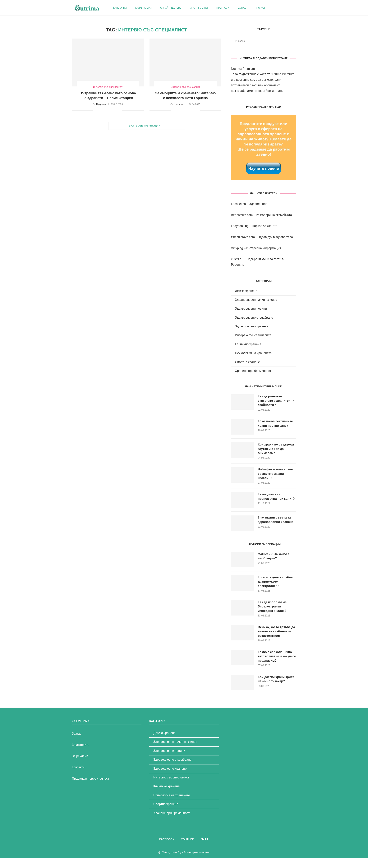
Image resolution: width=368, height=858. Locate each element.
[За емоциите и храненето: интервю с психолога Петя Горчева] (185, 62)
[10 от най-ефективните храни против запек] (242, 427)
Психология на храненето (253, 353)
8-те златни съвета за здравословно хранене (275, 519)
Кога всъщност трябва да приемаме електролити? (275, 582)
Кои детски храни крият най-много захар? (276, 679)
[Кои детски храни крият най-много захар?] (242, 682)
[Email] (288, 8)
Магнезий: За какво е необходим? (274, 556)
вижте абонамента (244, 90)
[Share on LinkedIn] (111, 110)
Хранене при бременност (253, 370)
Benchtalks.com (242, 215)
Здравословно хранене (251, 326)
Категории (120, 8)
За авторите (80, 744)
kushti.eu (237, 259)
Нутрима (101, 104)
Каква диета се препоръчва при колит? (276, 496)
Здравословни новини (251, 308)
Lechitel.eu (238, 203)
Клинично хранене (248, 344)
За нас (242, 8)
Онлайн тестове (170, 8)
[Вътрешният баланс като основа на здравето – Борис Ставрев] (108, 62)
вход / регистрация (271, 90)
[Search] (294, 8)
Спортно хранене (247, 362)
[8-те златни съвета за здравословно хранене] (242, 523)
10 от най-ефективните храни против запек (275, 423)
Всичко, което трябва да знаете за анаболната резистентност (276, 631)
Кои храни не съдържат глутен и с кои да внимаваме (276, 449)
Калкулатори (143, 8)
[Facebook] (280, 8)
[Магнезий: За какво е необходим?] (242, 559)
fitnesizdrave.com (243, 237)
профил (260, 8)
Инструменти (199, 8)
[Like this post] (96, 110)
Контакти (78, 767)
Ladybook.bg (240, 226)
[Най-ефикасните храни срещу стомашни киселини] (242, 475)
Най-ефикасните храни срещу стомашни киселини (275, 474)
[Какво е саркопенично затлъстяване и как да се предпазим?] (242, 657)
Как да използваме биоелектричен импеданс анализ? (272, 606)
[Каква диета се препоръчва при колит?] (242, 500)
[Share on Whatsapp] (115, 110)
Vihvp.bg (237, 248)
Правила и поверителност (90, 778)
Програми (222, 8)
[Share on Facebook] (101, 110)
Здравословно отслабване (254, 317)
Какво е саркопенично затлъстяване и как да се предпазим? (277, 656)
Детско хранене (246, 291)
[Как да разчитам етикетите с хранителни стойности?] (242, 402)
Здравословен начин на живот (256, 299)
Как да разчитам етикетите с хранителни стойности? (276, 401)
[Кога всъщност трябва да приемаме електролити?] (242, 583)
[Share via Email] (119, 110)
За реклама (80, 756)
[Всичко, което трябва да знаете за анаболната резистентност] (242, 632)
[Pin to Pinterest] (107, 110)
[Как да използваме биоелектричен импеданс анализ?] (242, 608)
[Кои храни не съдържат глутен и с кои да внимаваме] (242, 450)
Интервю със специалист (253, 335)
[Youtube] (284, 8)
